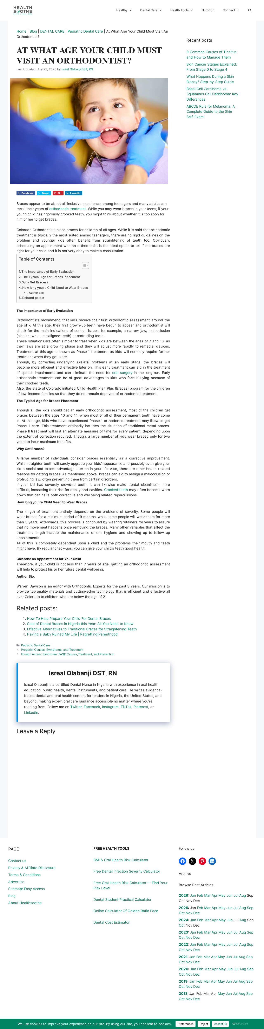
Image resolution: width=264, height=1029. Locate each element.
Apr (214, 895)
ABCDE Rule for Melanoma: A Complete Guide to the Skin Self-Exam (210, 111)
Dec (196, 913)
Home (21, 31)
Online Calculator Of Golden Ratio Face (125, 911)
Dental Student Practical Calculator (122, 899)
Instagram (110, 707)
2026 (183, 895)
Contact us (17, 861)
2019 (183, 981)
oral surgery (122, 373)
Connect (229, 10)
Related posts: (33, 298)
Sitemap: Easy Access (26, 889)
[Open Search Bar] (250, 10)
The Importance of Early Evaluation (47, 272)
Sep (250, 908)
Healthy (121, 10)
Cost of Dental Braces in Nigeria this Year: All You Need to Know (80, 624)
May (221, 895)
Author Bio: (36, 292)
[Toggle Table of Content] (83, 265)
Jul (235, 895)
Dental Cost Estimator (111, 922)
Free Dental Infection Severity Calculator (126, 871)
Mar (207, 895)
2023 (183, 932)
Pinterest (140, 707)
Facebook (92, 707)
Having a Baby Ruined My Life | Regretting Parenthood (72, 634)
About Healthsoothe (25, 903)
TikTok (126, 707)
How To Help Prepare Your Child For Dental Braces (69, 619)
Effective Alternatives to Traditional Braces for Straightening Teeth (82, 629)
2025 (183, 908)
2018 (183, 993)
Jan (193, 895)
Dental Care (149, 10)
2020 (183, 969)
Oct (182, 913)
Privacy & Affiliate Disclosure (31, 868)
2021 (183, 957)
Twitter (76, 707)
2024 (183, 920)
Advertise (16, 882)
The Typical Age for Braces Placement (51, 277)
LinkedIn (31, 713)
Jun (229, 895)
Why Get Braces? (35, 282)
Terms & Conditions (24, 875)
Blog (33, 31)
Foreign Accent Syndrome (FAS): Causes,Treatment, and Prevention (67, 654)
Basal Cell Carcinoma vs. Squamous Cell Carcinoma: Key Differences (212, 94)
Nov (189, 913)
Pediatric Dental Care (85, 31)
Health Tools (179, 10)
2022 (183, 944)
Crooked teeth (116, 490)
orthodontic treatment (67, 209)
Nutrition (208, 10)
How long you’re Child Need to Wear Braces (55, 288)
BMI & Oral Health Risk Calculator (120, 860)
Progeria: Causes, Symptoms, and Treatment (52, 649)
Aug (242, 895)
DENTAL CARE (52, 31)
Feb (200, 895)
